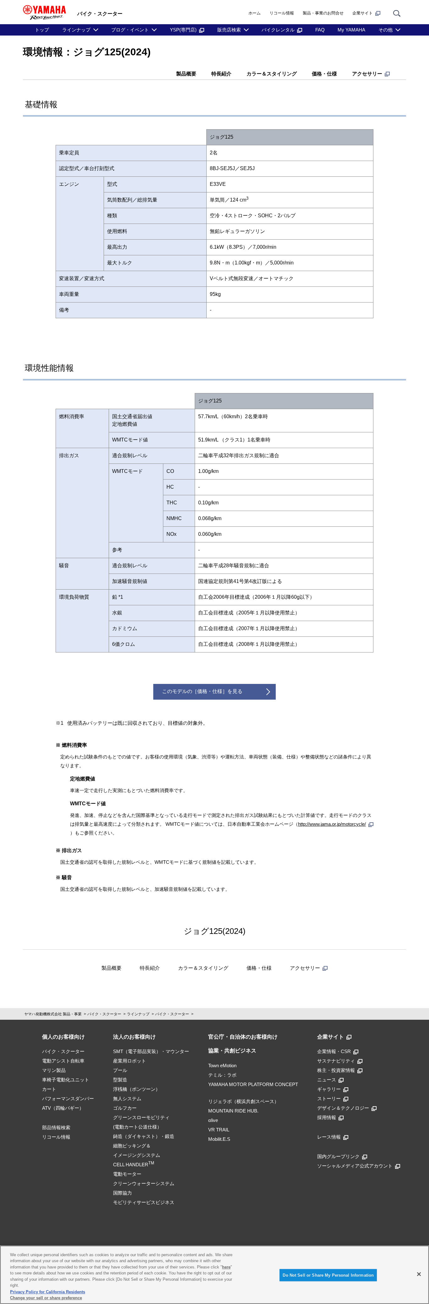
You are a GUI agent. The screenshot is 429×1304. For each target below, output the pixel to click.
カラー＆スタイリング (272, 73)
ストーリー (329, 1098)
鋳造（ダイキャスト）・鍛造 (143, 1136)
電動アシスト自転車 (63, 1060)
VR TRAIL (218, 1129)
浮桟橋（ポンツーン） (136, 1089)
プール (120, 1070)
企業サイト (362, 13)
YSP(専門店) (183, 29)
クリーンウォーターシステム (143, 1183)
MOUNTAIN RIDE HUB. (233, 1110)
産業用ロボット (129, 1060)
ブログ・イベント (130, 29)
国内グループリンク (338, 1156)
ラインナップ (76, 29)
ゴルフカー (125, 1108)
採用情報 (326, 1117)
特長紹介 (221, 73)
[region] (214, 1275)
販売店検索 (229, 29)
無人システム (127, 1098)
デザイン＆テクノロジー (343, 1108)
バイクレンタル (278, 29)
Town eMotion (222, 1065)
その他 (385, 29)
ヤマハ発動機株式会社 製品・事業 (53, 1014)
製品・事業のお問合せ (323, 13)
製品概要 (186, 73)
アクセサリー (367, 73)
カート (49, 1089)
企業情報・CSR (334, 1051)
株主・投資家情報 (336, 1070)
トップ (42, 29)
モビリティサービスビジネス (143, 1202)
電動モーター (127, 1174)
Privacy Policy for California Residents (47, 1291)
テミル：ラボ (222, 1075)
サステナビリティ (336, 1060)
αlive (213, 1120)
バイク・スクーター (104, 1014)
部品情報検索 (56, 1127)
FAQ (320, 29)
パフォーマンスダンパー (68, 1098)
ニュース (326, 1079)
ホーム (254, 13)
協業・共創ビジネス (232, 1051)
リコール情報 (281, 13)
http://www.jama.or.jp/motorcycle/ (332, 824)
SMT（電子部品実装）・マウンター (151, 1051)
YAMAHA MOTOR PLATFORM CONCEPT (253, 1084)
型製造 (120, 1079)
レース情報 (329, 1137)
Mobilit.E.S (219, 1139)
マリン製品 (54, 1070)
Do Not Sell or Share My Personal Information (328, 1275)
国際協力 (122, 1193)
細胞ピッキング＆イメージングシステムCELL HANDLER (136, 1155)
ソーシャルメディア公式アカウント (355, 1165)
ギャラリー (329, 1089)
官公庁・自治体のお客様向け (243, 1037)
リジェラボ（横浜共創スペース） (243, 1101)
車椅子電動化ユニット (65, 1079)
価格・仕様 (324, 73)
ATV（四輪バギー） (63, 1108)
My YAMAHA (351, 29)
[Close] (419, 1274)
